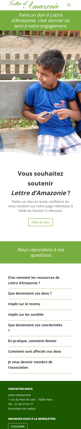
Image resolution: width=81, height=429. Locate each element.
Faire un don (41, 222)
